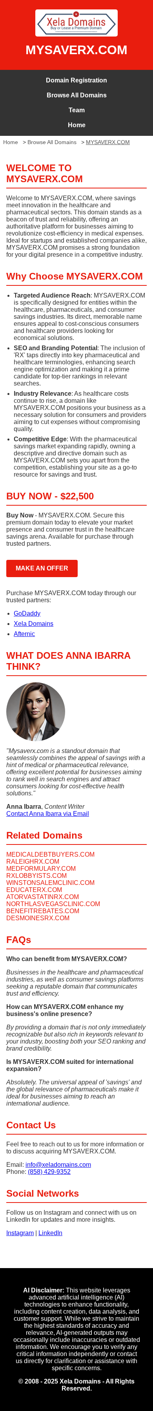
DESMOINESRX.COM (37, 918)
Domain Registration (76, 80)
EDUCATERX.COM (34, 889)
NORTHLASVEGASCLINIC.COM (53, 904)
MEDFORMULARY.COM (41, 868)
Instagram (20, 1233)
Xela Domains (33, 623)
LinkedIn (50, 1233)
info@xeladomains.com (58, 1164)
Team (77, 110)
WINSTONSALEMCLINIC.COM (50, 882)
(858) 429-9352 (49, 1171)
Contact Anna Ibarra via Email (47, 813)
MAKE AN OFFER (42, 568)
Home (77, 125)
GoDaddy (27, 613)
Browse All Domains (77, 95)
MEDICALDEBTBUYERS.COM (50, 854)
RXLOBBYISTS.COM (36, 875)
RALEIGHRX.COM (32, 861)
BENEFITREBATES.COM (42, 911)
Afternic (24, 634)
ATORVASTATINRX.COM (42, 897)
